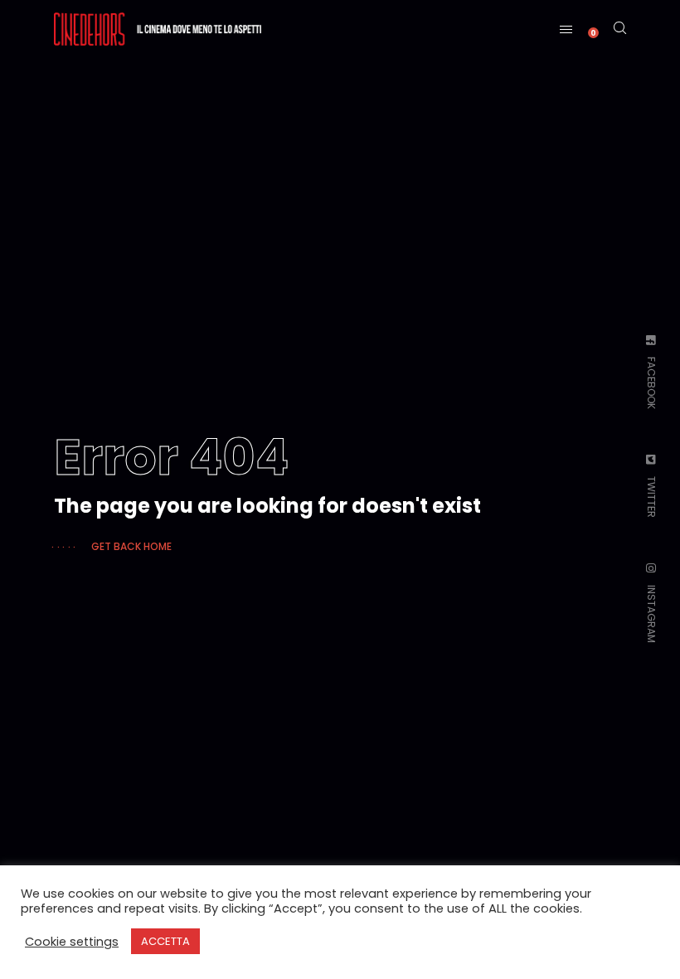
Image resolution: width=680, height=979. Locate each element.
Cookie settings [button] (72, 941)
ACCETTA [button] (165, 941)
